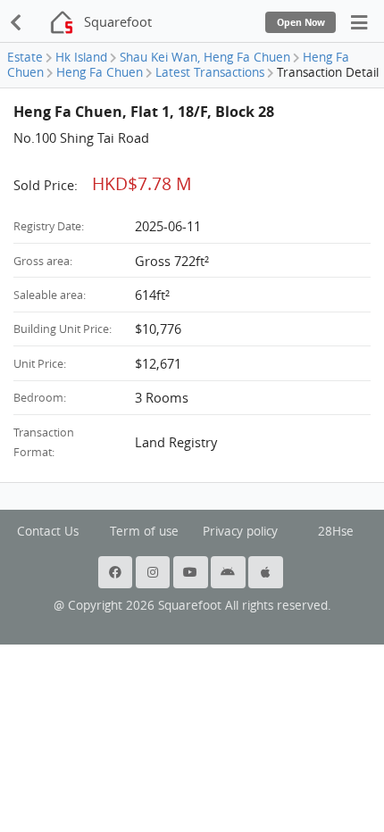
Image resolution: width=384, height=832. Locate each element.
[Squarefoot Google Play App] (229, 572)
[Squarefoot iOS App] (267, 572)
